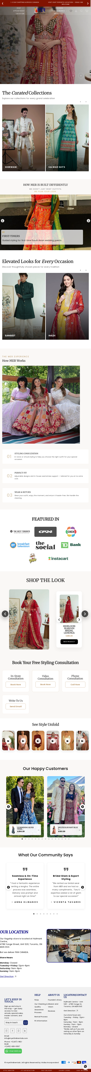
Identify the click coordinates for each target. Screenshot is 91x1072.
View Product (69, 642)
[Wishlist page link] (71, 11)
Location (20, 14)
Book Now (16, 684)
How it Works (58, 11)
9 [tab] (49, 839)
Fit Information (41, 1021)
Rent (19, 8)
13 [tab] (62, 839)
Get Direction (7, 976)
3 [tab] (29, 839)
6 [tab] (39, 839)
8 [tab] (45, 839)
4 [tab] (32, 839)
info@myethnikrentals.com (16, 1038)
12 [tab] (59, 839)
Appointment (19, 11)
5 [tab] (35, 839)
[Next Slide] (81, 75)
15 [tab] (69, 839)
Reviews (59, 8)
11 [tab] (55, 839)
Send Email (16, 706)
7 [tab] (42, 839)
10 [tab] (52, 839)
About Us (58, 14)
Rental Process (41, 1016)
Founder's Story (54, 1000)
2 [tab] (25, 839)
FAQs (37, 1000)
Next (82, 807)
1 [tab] (22, 839)
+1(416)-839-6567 (12, 1046)
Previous (8, 807)
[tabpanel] (25, 806)
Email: (6, 1036)
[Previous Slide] (73, 75)
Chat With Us (15, 1051)
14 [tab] (65, 839)
